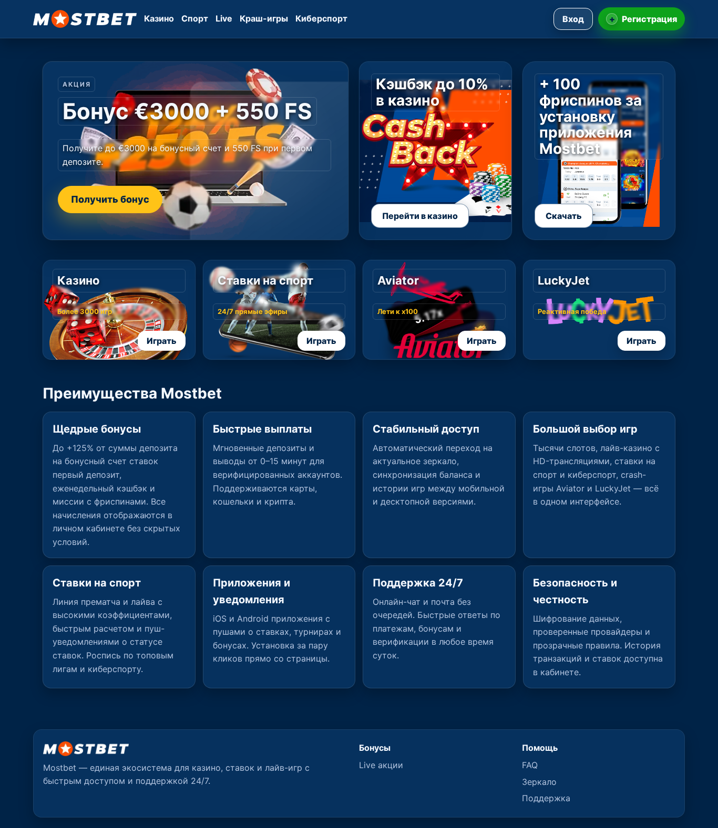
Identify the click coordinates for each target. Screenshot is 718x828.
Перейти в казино (420, 216)
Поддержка (546, 798)
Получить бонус (110, 199)
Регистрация (643, 19)
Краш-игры (264, 18)
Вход (573, 19)
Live (224, 18)
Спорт (194, 18)
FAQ (530, 765)
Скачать (564, 216)
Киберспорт (321, 18)
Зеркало (539, 782)
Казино (159, 18)
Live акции (381, 765)
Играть (162, 341)
